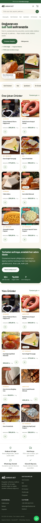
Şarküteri (26, 17)
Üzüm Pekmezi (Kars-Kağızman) (10, 122)
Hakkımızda (5, 503)
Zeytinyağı (25, 492)
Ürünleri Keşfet (9, 41)
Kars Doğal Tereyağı (9, 158)
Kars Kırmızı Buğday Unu (9, 390)
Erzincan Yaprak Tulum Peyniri (29, 230)
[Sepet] (37, 6)
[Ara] (37, 11)
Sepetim (4, 509)
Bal (21, 17)
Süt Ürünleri (14, 17)
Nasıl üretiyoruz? (10, 270)
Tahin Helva (6, 194)
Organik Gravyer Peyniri (8, 230)
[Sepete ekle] (5, 132)
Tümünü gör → (34, 95)
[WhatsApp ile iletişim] (36, 518)
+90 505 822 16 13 (27, 503)
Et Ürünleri (34, 17)
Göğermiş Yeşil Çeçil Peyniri (28, 427)
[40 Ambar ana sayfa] (8, 6)
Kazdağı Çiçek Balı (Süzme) (9, 354)
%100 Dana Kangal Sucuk (28, 122)
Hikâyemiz (25, 41)
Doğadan (25, 495)
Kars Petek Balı (27, 158)
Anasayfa (5, 17)
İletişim (4, 506)
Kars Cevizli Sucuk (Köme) (28, 390)
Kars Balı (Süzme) (28, 194)
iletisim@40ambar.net (28, 506)
